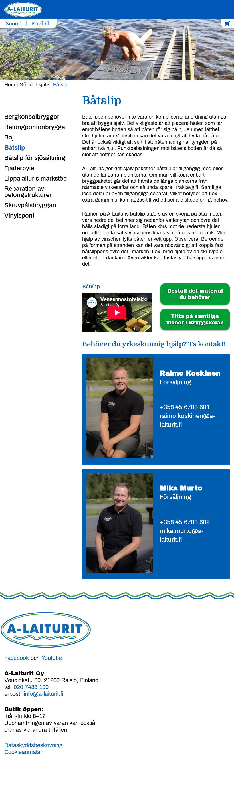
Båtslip (14, 148)
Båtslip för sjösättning (34, 158)
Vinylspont (19, 215)
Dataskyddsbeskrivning (33, 745)
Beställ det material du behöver (195, 294)
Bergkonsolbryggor (31, 117)
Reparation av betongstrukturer (28, 192)
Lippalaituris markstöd (35, 178)
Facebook (16, 658)
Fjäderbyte (19, 168)
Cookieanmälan (23, 752)
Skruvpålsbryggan (30, 205)
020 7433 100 (31, 687)
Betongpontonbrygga (34, 127)
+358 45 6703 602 (185, 522)
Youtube (51, 658)
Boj (9, 137)
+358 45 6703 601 (185, 407)
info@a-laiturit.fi (43, 694)
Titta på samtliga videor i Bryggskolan (195, 319)
